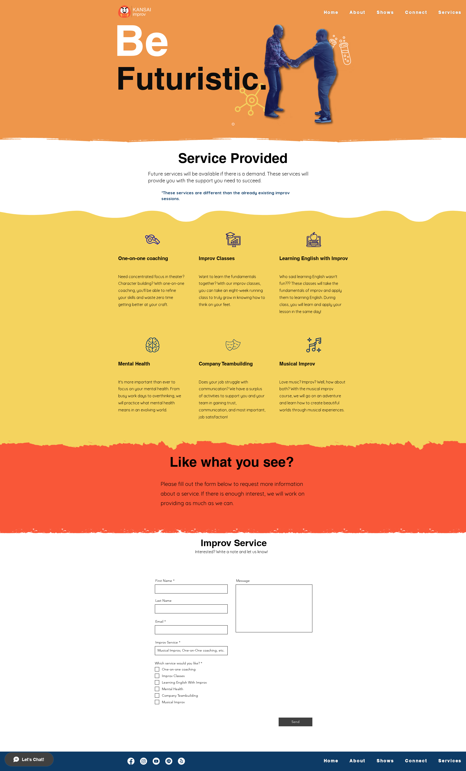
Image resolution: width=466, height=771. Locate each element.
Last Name (163, 600)
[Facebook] (130, 761)
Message (243, 580)
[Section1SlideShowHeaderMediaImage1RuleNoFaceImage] (233, 124)
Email (159, 621)
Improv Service (166, 642)
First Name (163, 580)
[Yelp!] (181, 761)
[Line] (168, 761)
